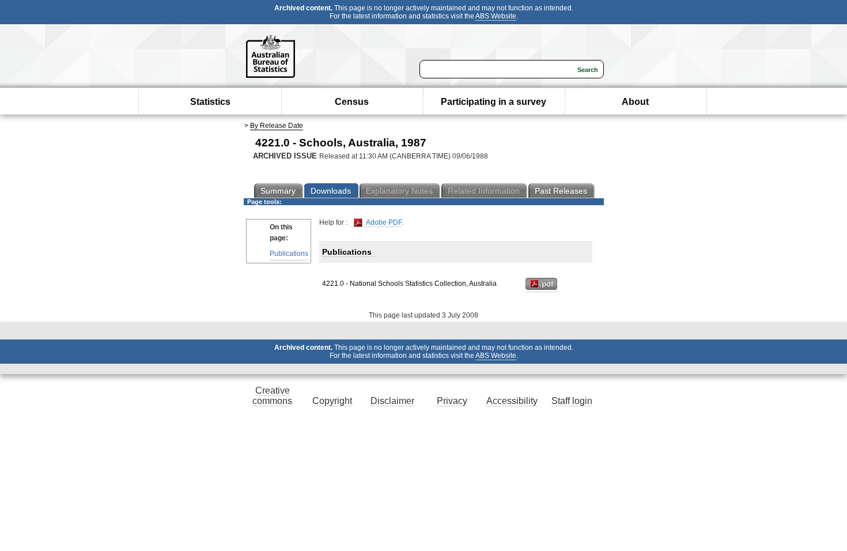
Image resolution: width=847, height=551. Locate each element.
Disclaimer (392, 401)
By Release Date (276, 126)
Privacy (452, 401)
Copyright (332, 401)
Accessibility (512, 401)
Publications (289, 254)
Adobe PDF (383, 222)
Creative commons (272, 396)
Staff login (571, 401)
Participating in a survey (493, 102)
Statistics (210, 102)
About (635, 102)
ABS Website (495, 16)
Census (352, 102)
